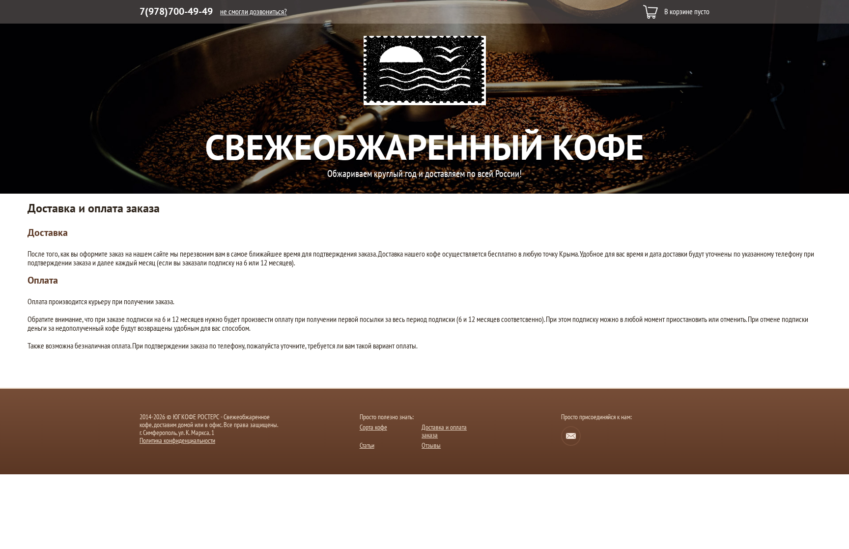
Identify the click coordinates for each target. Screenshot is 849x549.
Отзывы (431, 445)
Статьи (367, 445)
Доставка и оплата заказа (444, 431)
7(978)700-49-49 (176, 12)
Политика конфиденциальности (177, 441)
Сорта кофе (373, 427)
